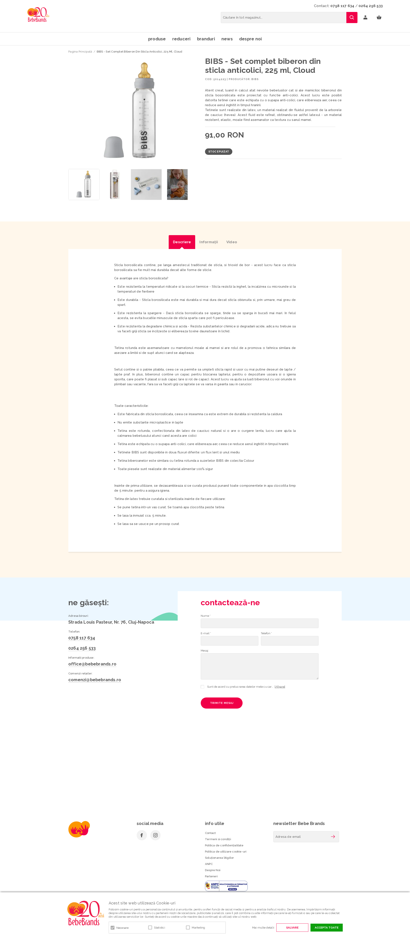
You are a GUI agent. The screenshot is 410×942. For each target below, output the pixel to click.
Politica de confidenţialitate (224, 845)
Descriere (182, 242)
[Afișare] (280, 686)
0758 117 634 (342, 6)
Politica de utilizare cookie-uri (225, 851)
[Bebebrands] (38, 14)
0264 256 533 (371, 6)
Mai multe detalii (263, 927)
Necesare (122, 927)
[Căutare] (351, 17)
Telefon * (266, 633)
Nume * (206, 615)
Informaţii (208, 242)
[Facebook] (142, 835)
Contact (210, 833)
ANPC (209, 864)
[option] (130, 112)
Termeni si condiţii (218, 839)
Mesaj (204, 650)
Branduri (206, 38)
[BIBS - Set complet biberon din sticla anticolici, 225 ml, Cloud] (84, 184)
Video (231, 242)
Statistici (159, 927)
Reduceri (181, 38)
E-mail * (206, 633)
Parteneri (211, 876)
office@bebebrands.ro (92, 664)
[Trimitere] (332, 836)
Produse (157, 38)
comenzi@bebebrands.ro (94, 679)
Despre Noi (212, 870)
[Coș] (379, 17)
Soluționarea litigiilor (219, 857)
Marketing (198, 927)
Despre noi (250, 38)
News (227, 38)
